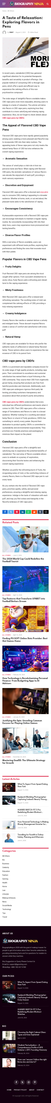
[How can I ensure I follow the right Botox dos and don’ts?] (8, 1062)
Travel (4, 917)
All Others (11, 11)
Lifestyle (5, 894)
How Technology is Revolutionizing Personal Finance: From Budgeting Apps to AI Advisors (25, 681)
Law (3, 890)
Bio (3, 860)
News (4, 902)
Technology (6, 909)
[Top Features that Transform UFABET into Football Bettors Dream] (25, 579)
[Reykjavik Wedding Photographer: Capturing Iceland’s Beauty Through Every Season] (8, 800)
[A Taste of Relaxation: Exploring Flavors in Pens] (25, 52)
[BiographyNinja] (26, 4)
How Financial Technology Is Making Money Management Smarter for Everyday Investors (33, 824)
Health (4, 883)
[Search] (47, 4)
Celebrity (5, 867)
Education (6, 871)
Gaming (5, 879)
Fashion (5, 875)
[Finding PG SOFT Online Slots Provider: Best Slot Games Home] (25, 619)
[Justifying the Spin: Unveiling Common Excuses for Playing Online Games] (25, 701)
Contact (40, 1090)
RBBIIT (11, 32)
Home (4, 11)
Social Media (7, 905)
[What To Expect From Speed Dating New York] (8, 787)
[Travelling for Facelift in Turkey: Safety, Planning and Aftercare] (8, 837)
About (31, 1090)
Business (5, 864)
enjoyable (44, 192)
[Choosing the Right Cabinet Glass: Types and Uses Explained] (8, 1035)
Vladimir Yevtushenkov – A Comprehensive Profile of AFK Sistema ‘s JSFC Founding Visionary (32, 1047)
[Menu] (3, 4)
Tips (4, 913)
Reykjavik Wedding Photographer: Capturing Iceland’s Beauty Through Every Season (33, 799)
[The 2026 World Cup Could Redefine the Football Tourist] (25, 539)
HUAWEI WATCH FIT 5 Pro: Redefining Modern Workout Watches (29, 812)
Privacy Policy (20, 1090)
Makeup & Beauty (9, 898)
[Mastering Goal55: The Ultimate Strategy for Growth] (25, 741)
